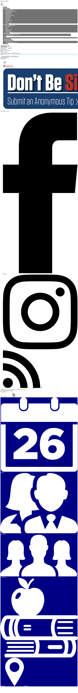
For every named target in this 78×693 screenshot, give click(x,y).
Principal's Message (9, 9)
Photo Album (7, 19)
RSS (41, 387)
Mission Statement (8, 11)
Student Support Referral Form (11, 42)
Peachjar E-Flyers (8, 31)
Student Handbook (9, 41)
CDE (6, 27)
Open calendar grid (14, 56)
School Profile (8, 14)
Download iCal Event (16, 53)
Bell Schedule (8, 16)
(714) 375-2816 (23, 389)
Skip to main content (4, 1)
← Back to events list (5, 56)
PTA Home (7, 37)
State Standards (8, 26)
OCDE (6, 28)
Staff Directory (8, 22)
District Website (8, 29)
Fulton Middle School (4, 45)
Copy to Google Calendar (5, 53)
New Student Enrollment (10, 25)
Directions (7, 18)
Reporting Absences (9, 35)
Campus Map (8, 17)
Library (6, 21)
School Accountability (9, 15)
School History (8, 13)
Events (1, 54)
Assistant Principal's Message (11, 10)
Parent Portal (7, 30)
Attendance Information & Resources (12, 34)
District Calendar (8, 20)
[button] (6, 8)
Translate (9, 48)
